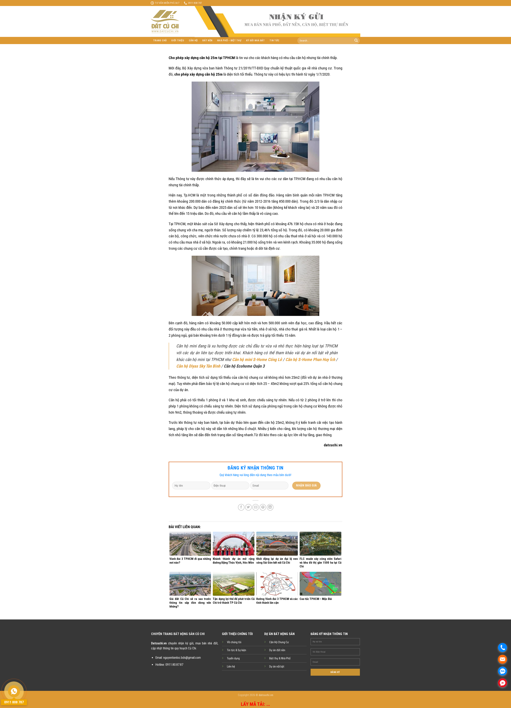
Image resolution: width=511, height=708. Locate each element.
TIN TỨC (274, 40)
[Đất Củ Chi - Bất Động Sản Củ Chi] (170, 21)
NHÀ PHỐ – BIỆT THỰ (229, 40)
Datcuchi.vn (159, 643)
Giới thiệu (177, 40)
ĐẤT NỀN (207, 40)
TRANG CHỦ (159, 40)
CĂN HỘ (193, 40)
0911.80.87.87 (174, 665)
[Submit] (356, 40)
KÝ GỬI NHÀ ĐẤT (255, 40)
